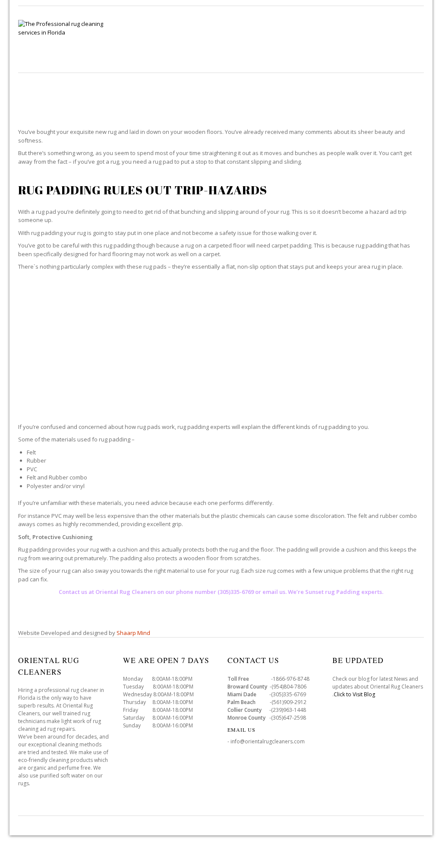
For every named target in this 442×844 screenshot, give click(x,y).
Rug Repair (237, 47)
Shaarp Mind (133, 633)
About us (408, 47)
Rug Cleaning (140, 47)
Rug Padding (358, 47)
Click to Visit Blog (355, 694)
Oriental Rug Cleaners (125, 592)
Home (95, 47)
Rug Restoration (297, 47)
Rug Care (191, 47)
